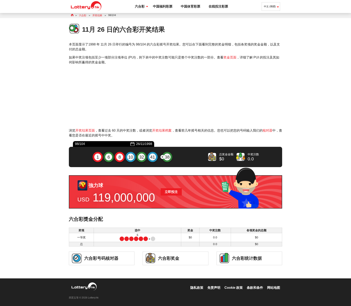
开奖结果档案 (162, 130)
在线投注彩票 (218, 6)
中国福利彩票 (162, 6)
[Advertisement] (175, 96)
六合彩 (140, 6)
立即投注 (171, 192)
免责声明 (213, 287)
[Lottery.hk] (86, 11)
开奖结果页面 (85, 130)
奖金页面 (229, 57)
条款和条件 (255, 287)
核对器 (267, 130)
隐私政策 (196, 287)
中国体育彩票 (190, 6)
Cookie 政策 (233, 287)
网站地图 (273, 287)
